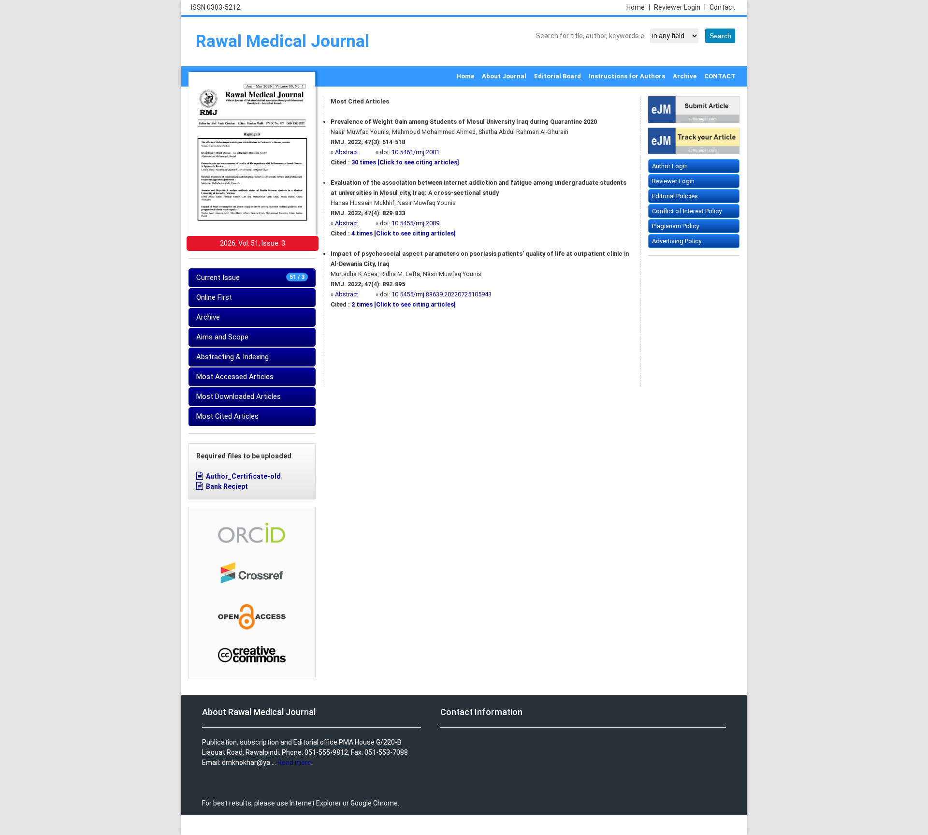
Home (638, 7)
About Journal (504, 76)
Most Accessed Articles (235, 376)
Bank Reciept (227, 486)
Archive (684, 76)
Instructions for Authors (627, 76)
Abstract (347, 152)
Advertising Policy (676, 241)
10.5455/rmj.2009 (415, 223)
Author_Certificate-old (243, 476)
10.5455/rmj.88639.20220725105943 (442, 294)
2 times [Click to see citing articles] (403, 304)
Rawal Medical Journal (282, 41)
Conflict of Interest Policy (687, 211)
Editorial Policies (675, 196)
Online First (214, 297)
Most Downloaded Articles (238, 396)
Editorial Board (557, 76)
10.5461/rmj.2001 (415, 152)
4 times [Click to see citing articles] (403, 233)
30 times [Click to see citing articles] (405, 162)
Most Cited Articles (227, 416)
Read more (294, 762)
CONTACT (720, 76)
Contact (722, 7)
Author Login (670, 166)
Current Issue (250, 277)
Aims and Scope (222, 337)
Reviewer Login (680, 7)
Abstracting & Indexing (232, 356)
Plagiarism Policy (675, 226)
